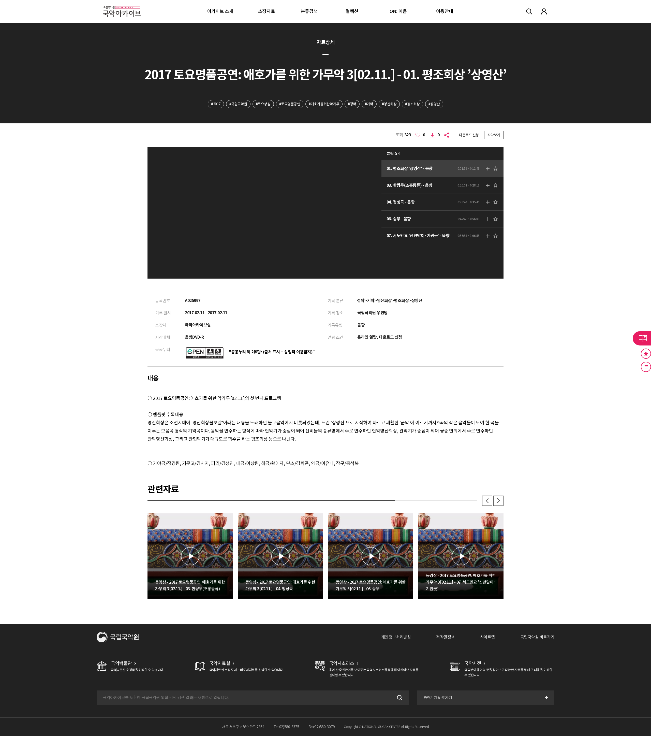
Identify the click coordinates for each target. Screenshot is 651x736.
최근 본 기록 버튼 (646, 367)
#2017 (216, 104)
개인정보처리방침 (396, 637)
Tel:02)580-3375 (286, 727)
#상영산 (434, 104)
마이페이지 (544, 11)
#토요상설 (263, 104)
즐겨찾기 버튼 (646, 354)
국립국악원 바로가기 (537, 637)
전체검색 (529, 11)
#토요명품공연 (289, 104)
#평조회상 (412, 104)
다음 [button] (498, 501)
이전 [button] (487, 501)
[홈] (122, 5)
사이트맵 (487, 637)
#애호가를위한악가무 (324, 104)
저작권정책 (445, 637)
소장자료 (266, 11)
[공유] (447, 135)
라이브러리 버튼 (642, 338)
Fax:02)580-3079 (321, 727)
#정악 (352, 104)
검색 (399, 698)
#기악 (369, 104)
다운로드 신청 (469, 135)
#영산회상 (389, 104)
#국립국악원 (238, 104)
